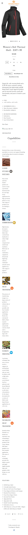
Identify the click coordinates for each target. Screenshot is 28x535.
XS (7, 62)
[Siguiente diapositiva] (19, 41)
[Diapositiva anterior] (8, 41)
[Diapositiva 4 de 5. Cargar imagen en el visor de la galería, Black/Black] (15, 41)
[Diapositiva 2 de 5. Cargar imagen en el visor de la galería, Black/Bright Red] (12, 41)
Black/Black (8, 73)
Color (14, 70)
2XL (14, 65)
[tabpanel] (14, 22)
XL (21, 62)
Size (14, 59)
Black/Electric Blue (14, 76)
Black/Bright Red (18, 73)
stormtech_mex (16, 525)
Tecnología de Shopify (14, 527)
